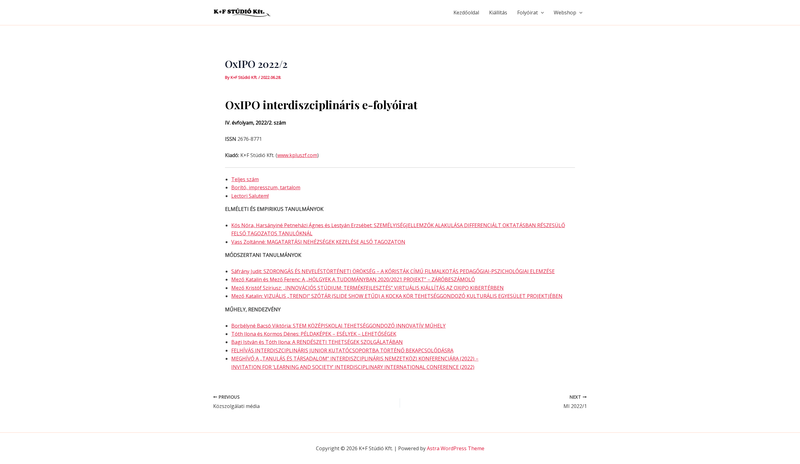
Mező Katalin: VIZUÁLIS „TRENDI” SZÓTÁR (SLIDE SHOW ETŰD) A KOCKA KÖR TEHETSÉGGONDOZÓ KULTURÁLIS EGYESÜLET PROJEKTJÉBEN (396, 296)
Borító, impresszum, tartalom (265, 187)
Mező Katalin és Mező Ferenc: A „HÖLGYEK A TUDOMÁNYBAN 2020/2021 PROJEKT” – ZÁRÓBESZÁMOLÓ (353, 279)
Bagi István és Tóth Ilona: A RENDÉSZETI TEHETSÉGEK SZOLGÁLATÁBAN (317, 342)
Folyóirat (527, 12)
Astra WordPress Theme (455, 448)
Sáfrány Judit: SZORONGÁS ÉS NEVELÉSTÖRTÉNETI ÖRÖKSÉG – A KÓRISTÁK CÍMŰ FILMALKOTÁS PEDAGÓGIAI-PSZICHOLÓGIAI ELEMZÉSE (393, 271)
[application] (541, 12)
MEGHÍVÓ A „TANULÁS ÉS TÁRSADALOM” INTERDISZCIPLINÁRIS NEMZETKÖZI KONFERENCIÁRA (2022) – (354, 358)
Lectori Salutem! (250, 195)
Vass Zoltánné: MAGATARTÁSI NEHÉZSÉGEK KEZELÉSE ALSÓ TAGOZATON (318, 241)
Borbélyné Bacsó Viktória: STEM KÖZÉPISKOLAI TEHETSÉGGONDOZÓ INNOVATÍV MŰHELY (338, 325)
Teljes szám (245, 179)
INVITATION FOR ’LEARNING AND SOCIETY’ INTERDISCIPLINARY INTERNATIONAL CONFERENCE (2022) (352, 367)
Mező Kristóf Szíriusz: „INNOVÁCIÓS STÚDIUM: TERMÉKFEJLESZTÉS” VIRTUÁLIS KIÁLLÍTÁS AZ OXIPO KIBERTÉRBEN (367, 287)
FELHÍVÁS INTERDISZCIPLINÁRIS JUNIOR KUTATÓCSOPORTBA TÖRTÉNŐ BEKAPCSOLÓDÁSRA (342, 350)
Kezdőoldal (466, 12)
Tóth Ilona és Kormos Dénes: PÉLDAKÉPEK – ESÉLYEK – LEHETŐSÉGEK (313, 333)
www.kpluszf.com (297, 155)
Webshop (565, 12)
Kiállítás (498, 12)
